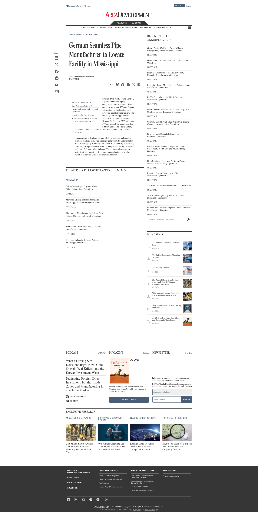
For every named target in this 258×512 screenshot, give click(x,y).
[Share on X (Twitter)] (58, 65)
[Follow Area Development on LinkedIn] (69, 500)
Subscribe (179, 5)
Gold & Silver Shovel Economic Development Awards (142, 476)
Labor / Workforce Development (110, 479)
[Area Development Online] (103, 507)
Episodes (102, 353)
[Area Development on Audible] (106, 500)
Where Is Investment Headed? (82, 121)
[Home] (84, 500)
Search (138, 23)
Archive (188, 353)
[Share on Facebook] (58, 71)
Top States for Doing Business (142, 490)
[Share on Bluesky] (58, 85)
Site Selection (104, 483)
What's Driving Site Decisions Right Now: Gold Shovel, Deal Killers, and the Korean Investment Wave (85, 367)
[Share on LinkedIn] (58, 58)
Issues (146, 353)
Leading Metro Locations (140, 487)
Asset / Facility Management (109, 476)
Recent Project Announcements (84, 35)
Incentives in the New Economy (83, 115)
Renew (188, 6)
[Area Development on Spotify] (98, 500)
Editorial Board (164, 28)
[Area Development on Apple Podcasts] (91, 500)
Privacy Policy (137, 510)
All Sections (189, 28)
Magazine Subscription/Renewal (78, 472)
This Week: (172, 385)
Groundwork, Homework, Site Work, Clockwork (85, 110)
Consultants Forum (75, 6)
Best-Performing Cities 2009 (82, 106)
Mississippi (72, 180)
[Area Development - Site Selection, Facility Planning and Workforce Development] (129, 15)
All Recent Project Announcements (161, 219)
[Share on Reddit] (58, 78)
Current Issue (74, 483)
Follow (120, 23)
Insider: (170, 379)
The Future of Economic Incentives (84, 118)
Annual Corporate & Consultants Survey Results (142, 482)
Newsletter (73, 478)
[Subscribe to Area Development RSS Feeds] (76, 500)
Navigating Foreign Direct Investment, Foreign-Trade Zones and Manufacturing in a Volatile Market (84, 384)
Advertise (87, 6)
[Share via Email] (58, 92)
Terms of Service (150, 510)
